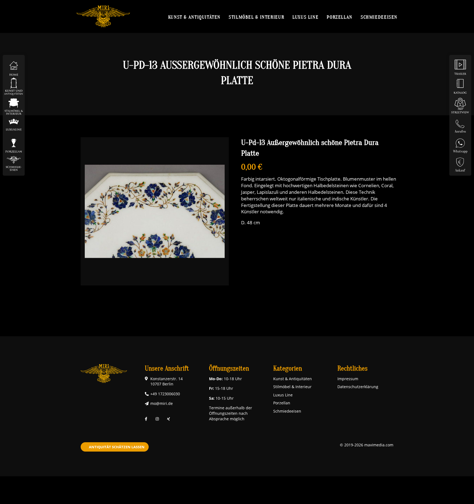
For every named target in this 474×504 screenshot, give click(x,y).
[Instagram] (157, 418)
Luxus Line (305, 17)
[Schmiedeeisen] (13, 163)
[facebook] (146, 418)
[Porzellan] (13, 144)
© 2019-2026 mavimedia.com (366, 444)
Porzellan (339, 17)
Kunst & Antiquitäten (194, 17)
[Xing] (168, 418)
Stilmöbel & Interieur (256, 17)
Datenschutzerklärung (357, 386)
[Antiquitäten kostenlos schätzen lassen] (460, 163)
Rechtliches (352, 368)
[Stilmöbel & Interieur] (13, 105)
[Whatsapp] (460, 144)
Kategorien (287, 368)
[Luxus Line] (13, 124)
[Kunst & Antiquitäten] (13, 86)
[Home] (13, 67)
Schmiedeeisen (379, 17)
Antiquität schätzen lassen (117, 446)
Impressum (347, 378)
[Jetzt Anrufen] (460, 124)
